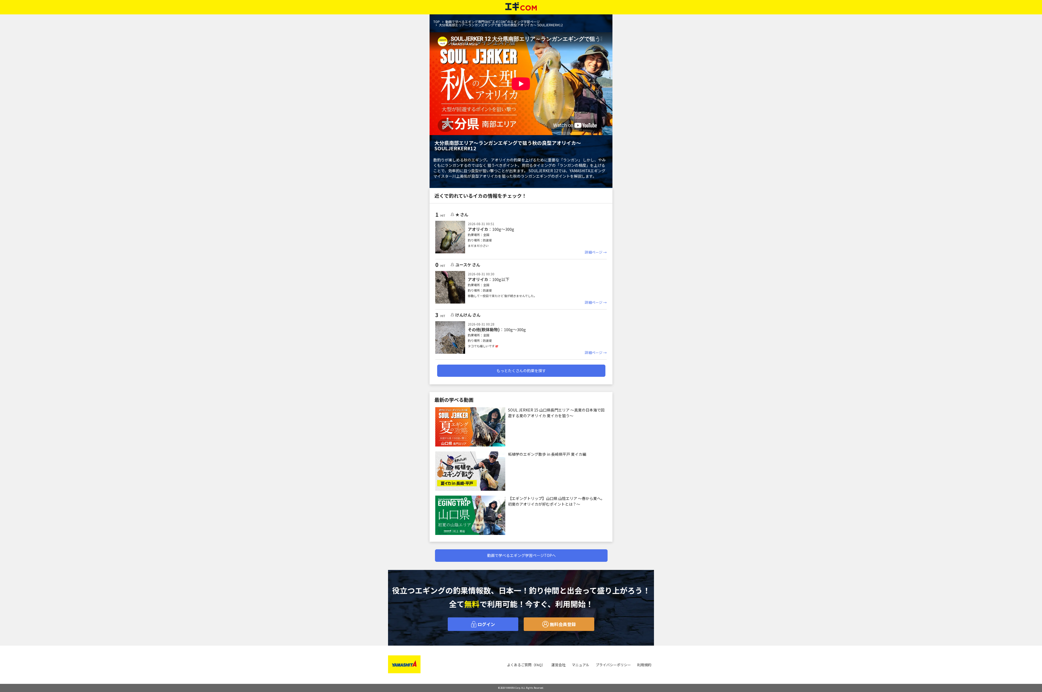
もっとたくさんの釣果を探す (521, 370)
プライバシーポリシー (613, 664)
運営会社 (558, 664)
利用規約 (644, 664)
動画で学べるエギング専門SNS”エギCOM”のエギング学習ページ (492, 21)
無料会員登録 (562, 624)
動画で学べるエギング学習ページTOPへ (521, 555)
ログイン (485, 624)
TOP (436, 21)
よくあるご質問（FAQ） (526, 664)
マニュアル (580, 664)
